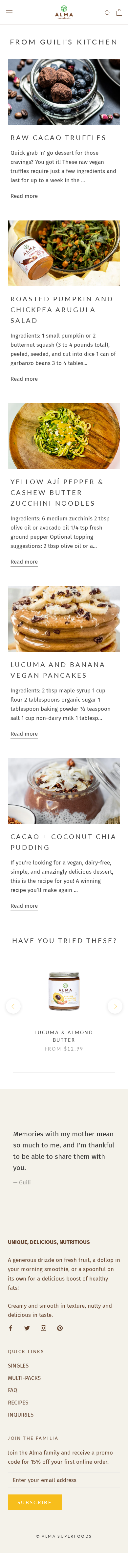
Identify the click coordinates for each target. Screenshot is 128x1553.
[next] (114, 1006)
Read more (24, 196)
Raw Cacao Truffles (59, 137)
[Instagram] (43, 1328)
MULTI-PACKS (24, 1378)
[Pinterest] (60, 1328)
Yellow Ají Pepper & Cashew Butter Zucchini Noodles (57, 492)
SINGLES (18, 1365)
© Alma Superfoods (64, 1536)
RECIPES (18, 1402)
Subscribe (34, 1502)
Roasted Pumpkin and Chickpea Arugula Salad (62, 309)
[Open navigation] (9, 12)
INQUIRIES (20, 1414)
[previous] (13, 1006)
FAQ (12, 1390)
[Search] (108, 12)
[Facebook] (10, 1328)
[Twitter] (27, 1328)
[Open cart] (119, 12)
